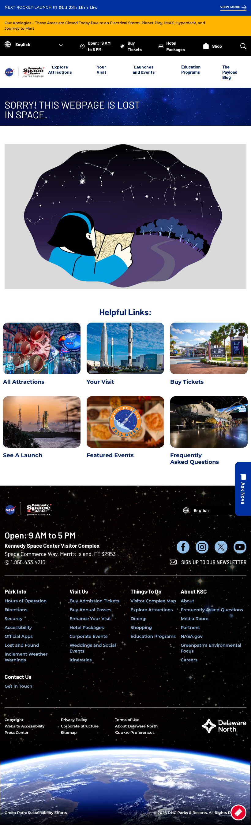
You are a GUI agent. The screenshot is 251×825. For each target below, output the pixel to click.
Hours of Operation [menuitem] (26, 601)
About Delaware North (136, 726)
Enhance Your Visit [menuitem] (90, 618)
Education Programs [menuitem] (153, 636)
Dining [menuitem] (137, 618)
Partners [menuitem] (190, 627)
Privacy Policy (74, 720)
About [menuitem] (187, 601)
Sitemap (69, 733)
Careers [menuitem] (189, 660)
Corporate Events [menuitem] (88, 636)
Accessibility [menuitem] (18, 627)
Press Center (16, 733)
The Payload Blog (229, 72)
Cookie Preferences (135, 732)
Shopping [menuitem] (141, 627)
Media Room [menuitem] (194, 618)
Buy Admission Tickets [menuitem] (94, 601)
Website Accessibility (24, 726)
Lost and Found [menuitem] (22, 645)
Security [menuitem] (14, 618)
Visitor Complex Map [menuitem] (153, 601)
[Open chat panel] (243, 489)
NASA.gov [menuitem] (191, 636)
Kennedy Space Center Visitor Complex (52, 545)
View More (230, 7)
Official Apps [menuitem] (19, 636)
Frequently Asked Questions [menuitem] (212, 609)
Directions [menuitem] (16, 609)
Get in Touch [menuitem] (18, 686)
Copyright (14, 720)
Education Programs (190, 69)
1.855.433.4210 (28, 562)
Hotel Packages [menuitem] (86, 627)
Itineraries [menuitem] (80, 660)
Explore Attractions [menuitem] (151, 609)
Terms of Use (127, 720)
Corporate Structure (80, 726)
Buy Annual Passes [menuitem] (90, 609)
